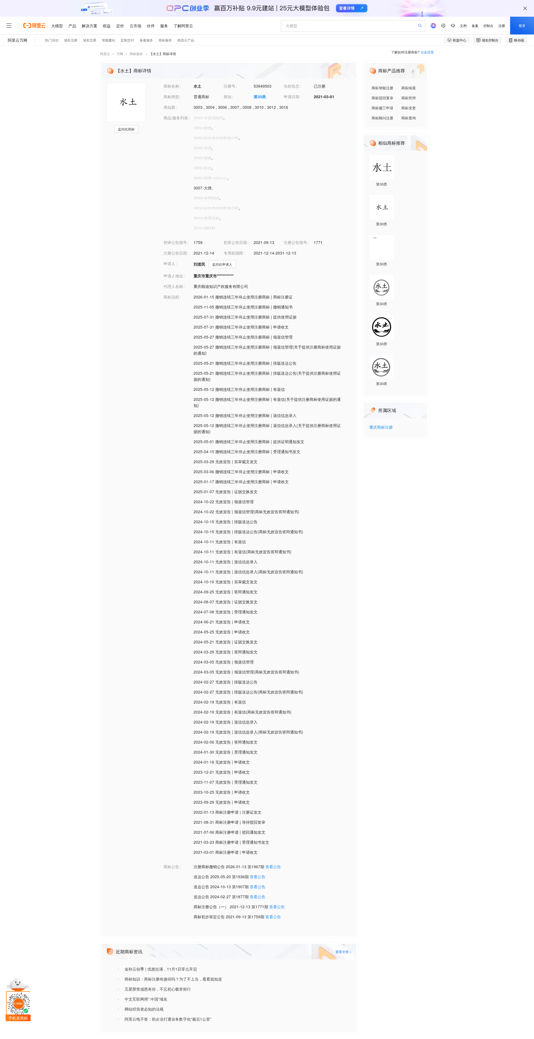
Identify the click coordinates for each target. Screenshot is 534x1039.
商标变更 (408, 107)
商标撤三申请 (382, 107)
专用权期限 (233, 253)
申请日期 (291, 96)
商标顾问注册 (382, 117)
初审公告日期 (235, 242)
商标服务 (136, 53)
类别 (227, 96)
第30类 (260, 96)
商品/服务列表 (176, 117)
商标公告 (171, 866)
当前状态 (291, 86)
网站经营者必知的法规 (144, 1009)
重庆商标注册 (381, 427)
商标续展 (408, 87)
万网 (120, 53)
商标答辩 (408, 97)
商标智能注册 (382, 87)
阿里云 (105, 53)
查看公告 (273, 866)
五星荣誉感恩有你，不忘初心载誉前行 (158, 989)
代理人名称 (173, 286)
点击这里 (427, 52)
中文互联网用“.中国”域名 (146, 999)
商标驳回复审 (382, 97)
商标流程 (171, 297)
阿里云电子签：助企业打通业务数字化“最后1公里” (168, 1019)
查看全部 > (343, 951)
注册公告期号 (295, 242)
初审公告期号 (175, 242)
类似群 (169, 107)
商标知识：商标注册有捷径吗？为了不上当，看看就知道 (173, 979)
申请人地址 (173, 275)
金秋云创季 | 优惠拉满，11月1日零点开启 (161, 969)
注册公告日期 (175, 253)
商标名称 (171, 86)
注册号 (229, 86)
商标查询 (408, 117)
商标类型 (171, 96)
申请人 (169, 263)
